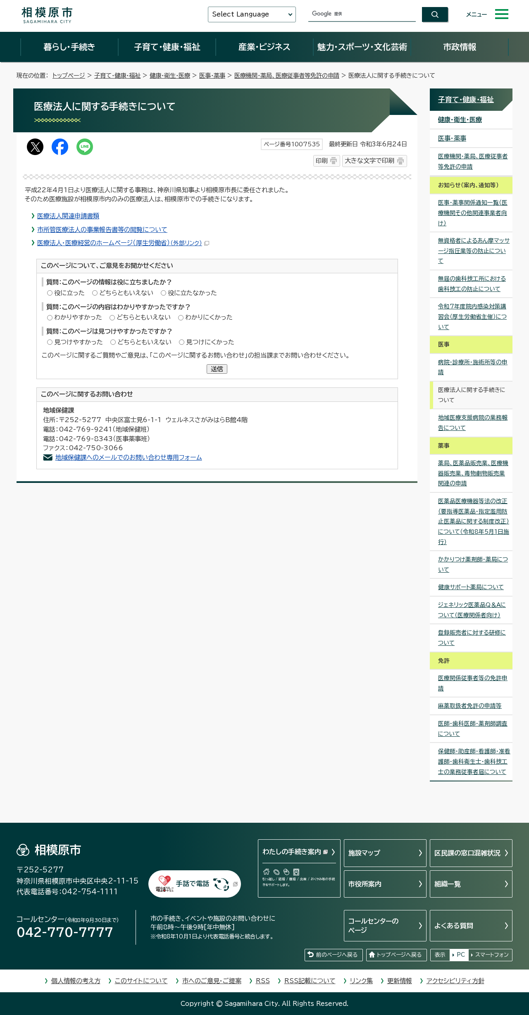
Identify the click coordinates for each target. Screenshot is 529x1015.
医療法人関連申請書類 (68, 216)
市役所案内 (364, 884)
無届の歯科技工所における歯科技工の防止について (472, 284)
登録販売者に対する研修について (472, 638)
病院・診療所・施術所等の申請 (473, 367)
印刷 (321, 161)
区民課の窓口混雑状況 (467, 853)
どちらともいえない (126, 293)
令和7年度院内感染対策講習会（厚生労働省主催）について (472, 316)
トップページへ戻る (399, 955)
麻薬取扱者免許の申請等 (470, 706)
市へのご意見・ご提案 (211, 981)
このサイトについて (141, 981)
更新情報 (399, 981)
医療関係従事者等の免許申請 (473, 683)
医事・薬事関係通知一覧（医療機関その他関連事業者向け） (473, 213)
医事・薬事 (212, 75)
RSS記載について (310, 981)
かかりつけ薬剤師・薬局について (473, 564)
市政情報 (459, 47)
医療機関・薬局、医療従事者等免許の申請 (286, 75)
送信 (217, 369)
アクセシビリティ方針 (455, 981)
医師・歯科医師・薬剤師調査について (473, 729)
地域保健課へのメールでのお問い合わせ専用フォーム (128, 457)
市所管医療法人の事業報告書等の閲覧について (102, 230)
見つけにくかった (210, 342)
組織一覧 (447, 884)
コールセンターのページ (373, 926)
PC (461, 955)
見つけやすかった (78, 342)
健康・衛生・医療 (170, 75)
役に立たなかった (192, 293)
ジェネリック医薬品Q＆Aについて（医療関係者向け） (472, 610)
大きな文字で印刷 (369, 161)
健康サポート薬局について (471, 587)
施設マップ (364, 853)
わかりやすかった (78, 317)
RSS (263, 981)
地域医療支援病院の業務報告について (473, 423)
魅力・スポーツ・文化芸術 (362, 47)
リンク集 (361, 981)
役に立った (69, 293)
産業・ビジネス (264, 47)
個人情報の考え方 (75, 981)
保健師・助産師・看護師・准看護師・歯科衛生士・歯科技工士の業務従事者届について (474, 761)
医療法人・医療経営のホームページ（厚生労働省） (119, 243)
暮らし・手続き (69, 47)
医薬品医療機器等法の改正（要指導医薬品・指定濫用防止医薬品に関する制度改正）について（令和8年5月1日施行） (473, 521)
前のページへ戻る (336, 955)
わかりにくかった (209, 317)
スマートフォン (492, 955)
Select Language (240, 14)
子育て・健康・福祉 (167, 47)
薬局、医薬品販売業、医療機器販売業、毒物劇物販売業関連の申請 (473, 473)
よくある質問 (453, 925)
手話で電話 (192, 883)
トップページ (68, 75)
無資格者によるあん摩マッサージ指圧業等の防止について (474, 251)
